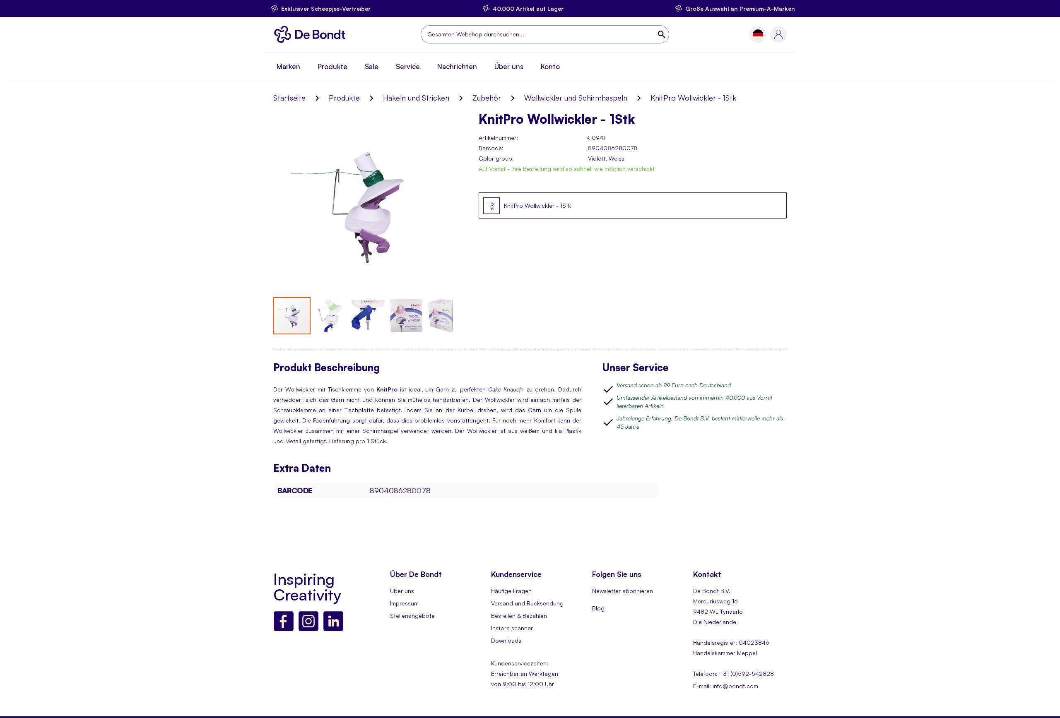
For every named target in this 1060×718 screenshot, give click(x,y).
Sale (371, 66)
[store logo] (312, 34)
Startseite (289, 97)
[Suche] (662, 34)
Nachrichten (457, 66)
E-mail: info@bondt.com (725, 685)
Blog (598, 608)
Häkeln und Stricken (416, 97)
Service (408, 66)
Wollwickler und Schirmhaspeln (575, 97)
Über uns (508, 66)
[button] (758, 34)
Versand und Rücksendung (527, 603)
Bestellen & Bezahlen (519, 615)
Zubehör (486, 97)
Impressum (404, 603)
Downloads (506, 640)
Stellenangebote (412, 615)
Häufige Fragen (511, 590)
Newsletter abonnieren (622, 590)
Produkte (332, 66)
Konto (550, 66)
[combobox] (545, 34)
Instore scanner (512, 628)
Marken (288, 66)
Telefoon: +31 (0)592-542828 (733, 673)
